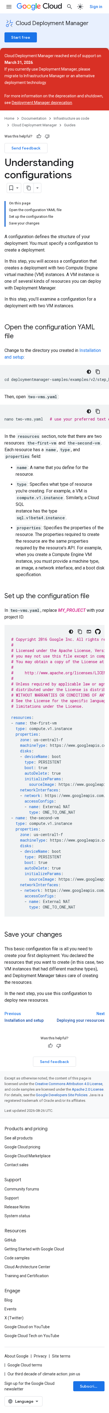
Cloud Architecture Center (27, 1267)
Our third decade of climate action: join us (44, 1374)
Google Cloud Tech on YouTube (31, 1336)
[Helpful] (39, 136)
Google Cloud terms (25, 1365)
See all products (18, 1138)
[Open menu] (9, 6)
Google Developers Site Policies (61, 1095)
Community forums (21, 1189)
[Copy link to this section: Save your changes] (67, 935)
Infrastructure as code (71, 118)
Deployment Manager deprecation (42, 102)
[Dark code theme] (88, 371)
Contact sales (16, 1165)
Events (10, 1309)
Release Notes (17, 1207)
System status (17, 1216)
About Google (16, 1356)
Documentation (34, 118)
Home (9, 118)
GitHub (10, 1240)
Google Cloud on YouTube (27, 1327)
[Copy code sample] (97, 371)
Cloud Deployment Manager (52, 23)
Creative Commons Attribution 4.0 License (68, 1084)
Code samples (17, 1258)
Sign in (96, 6)
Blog (8, 1300)
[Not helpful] (47, 136)
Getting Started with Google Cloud (34, 1249)
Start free (20, 37)
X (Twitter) (13, 1318)
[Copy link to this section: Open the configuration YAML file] (19, 336)
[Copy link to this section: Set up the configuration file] (95, 596)
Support (11, 1198)
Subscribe (89, 1386)
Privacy (40, 1356)
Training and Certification (26, 1276)
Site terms (61, 1356)
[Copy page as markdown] (29, 188)
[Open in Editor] (88, 631)
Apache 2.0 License (87, 1089)
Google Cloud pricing (22, 1147)
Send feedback (26, 148)
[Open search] (69, 6)
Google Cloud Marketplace (27, 1156)
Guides (69, 125)
